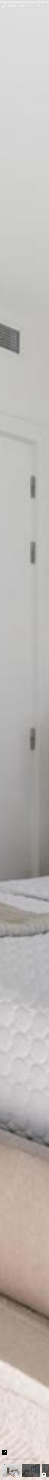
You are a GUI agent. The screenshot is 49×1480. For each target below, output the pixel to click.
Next (20, 1452)
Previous (12, 1452)
